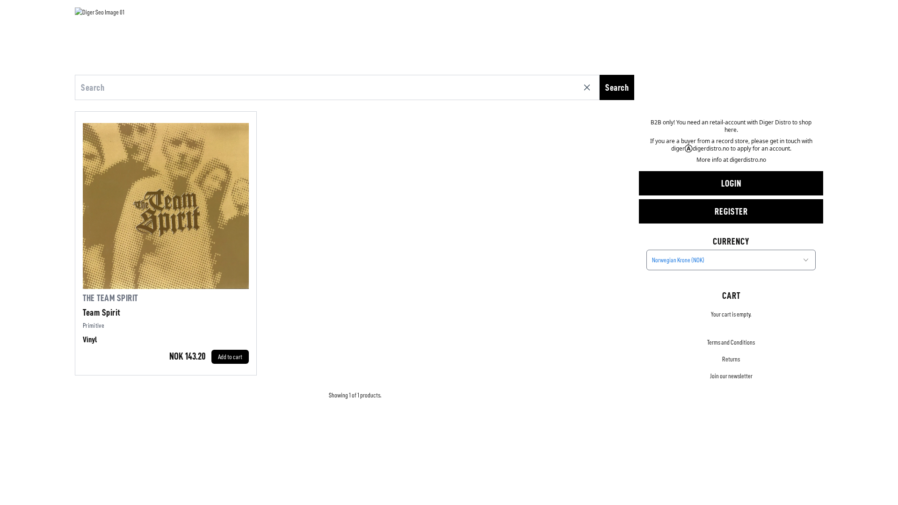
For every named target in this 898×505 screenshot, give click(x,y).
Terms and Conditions (731, 342)
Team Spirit (102, 312)
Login (731, 183)
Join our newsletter (731, 376)
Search (617, 87)
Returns (731, 359)
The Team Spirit (110, 298)
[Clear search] (589, 87)
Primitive (93, 325)
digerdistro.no (748, 160)
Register (731, 211)
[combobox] (731, 260)
